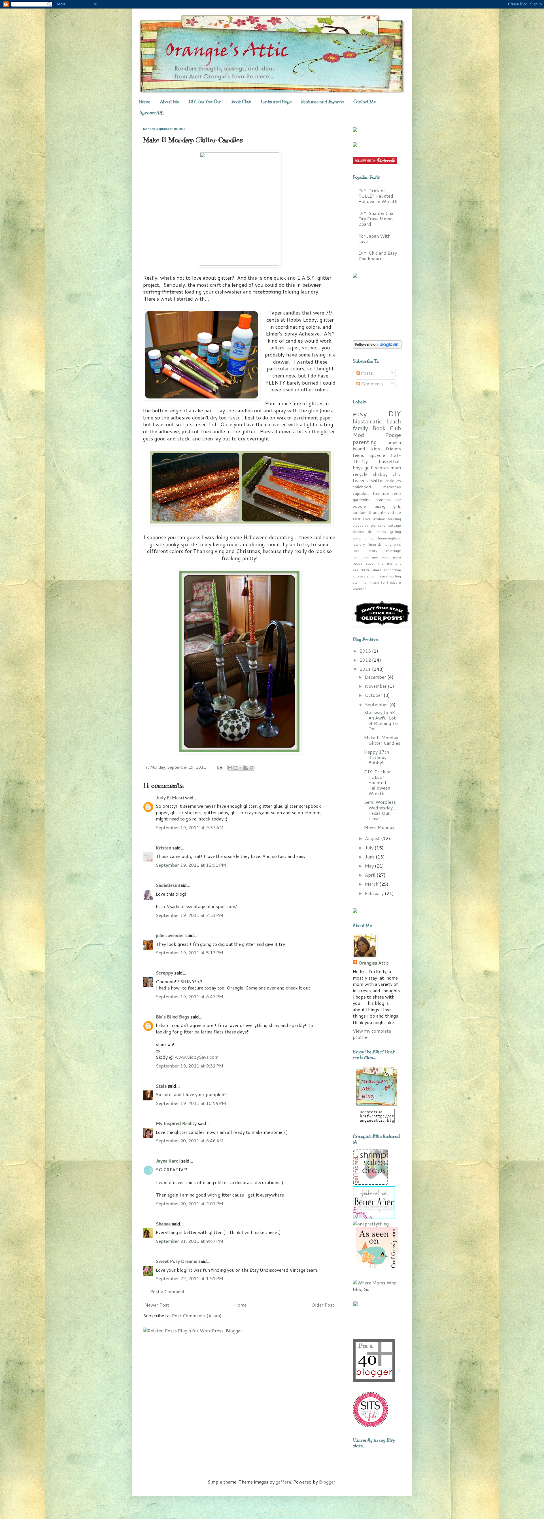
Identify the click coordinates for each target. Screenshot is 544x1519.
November (376, 686)
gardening (362, 500)
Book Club (241, 102)
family (360, 428)
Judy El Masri (170, 797)
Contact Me (364, 102)
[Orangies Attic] (377, 1105)
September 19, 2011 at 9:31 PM (189, 1065)
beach (393, 421)
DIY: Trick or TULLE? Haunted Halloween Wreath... (379, 195)
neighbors (361, 557)
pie (398, 500)
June (370, 856)
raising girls (387, 506)
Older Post (322, 1304)
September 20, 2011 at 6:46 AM (190, 1140)
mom (395, 467)
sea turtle (361, 569)
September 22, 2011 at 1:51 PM (189, 1278)
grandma (383, 500)
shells (376, 569)
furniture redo (387, 493)
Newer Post (156, 1304)
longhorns (392, 544)
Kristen (163, 847)
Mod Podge (377, 435)
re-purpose (391, 557)
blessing (394, 518)
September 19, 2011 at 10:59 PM (191, 1103)
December (376, 677)
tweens (360, 480)
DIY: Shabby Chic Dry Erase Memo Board (376, 218)
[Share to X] (241, 768)
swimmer (360, 582)
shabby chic (387, 474)
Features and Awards (322, 102)
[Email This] (230, 768)
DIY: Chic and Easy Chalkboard (377, 255)
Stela (161, 1086)
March (372, 884)
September (377, 704)
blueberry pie (364, 525)
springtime (392, 569)
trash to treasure (385, 582)
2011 (366, 669)
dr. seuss (377, 531)
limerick (374, 544)
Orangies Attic (373, 963)
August (373, 838)
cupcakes (361, 493)
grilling (395, 531)
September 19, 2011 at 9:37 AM (190, 827)
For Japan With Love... (374, 238)
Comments (372, 383)
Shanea (164, 1223)
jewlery (359, 544)
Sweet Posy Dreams (176, 1261)
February (375, 893)
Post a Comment (167, 1291)
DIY (394, 413)
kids (375, 448)
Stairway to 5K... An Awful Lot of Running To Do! (381, 720)
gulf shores (376, 467)
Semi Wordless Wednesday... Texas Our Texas (380, 810)
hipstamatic (367, 421)
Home (144, 102)
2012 (366, 660)
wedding (360, 588)
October (374, 695)
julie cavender (170, 935)
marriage (393, 550)
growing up (363, 538)
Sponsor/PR (151, 113)
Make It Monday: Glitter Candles (382, 740)
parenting (365, 442)
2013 (366, 650)
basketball (390, 461)
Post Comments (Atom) (197, 1315)
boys (358, 467)
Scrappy (164, 972)
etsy (360, 413)
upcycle (377, 455)
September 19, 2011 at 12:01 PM (191, 865)
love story (365, 550)
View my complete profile (372, 1034)
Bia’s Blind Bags (172, 1016)
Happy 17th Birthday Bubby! (376, 757)
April (371, 875)
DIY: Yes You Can (205, 102)
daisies (358, 531)
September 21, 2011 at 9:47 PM (189, 1241)
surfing (395, 576)
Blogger (327, 1481)
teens (358, 455)
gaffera (283, 1481)
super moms (377, 576)
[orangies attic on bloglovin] (377, 346)
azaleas (379, 518)
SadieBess (166, 885)
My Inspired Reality (176, 1123)
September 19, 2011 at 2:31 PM (189, 915)
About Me (169, 102)
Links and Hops (276, 102)
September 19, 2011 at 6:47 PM (189, 996)
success (359, 576)
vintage (394, 512)
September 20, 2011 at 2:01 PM (189, 1203)
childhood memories (377, 487)
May (370, 865)
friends (393, 448)
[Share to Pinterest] (251, 768)
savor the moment (383, 563)
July (370, 847)
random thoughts (369, 512)
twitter (376, 480)
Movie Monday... (381, 827)
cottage (394, 525)
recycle (360, 474)
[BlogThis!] (235, 768)
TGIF (395, 455)
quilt (375, 557)
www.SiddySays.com (196, 1057)
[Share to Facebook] (246, 768)
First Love (362, 518)
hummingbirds (389, 538)
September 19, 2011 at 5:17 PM (189, 952)
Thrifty (360, 461)
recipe (358, 563)
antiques (393, 481)
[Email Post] (219, 767)
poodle (359, 506)
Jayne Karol (168, 1160)
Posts (366, 373)
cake (382, 525)
